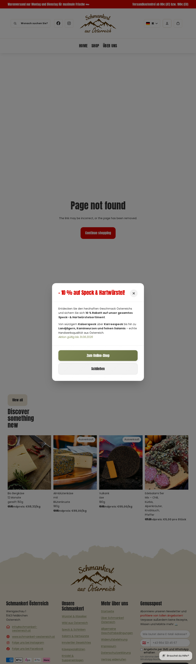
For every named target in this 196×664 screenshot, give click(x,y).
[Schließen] (134, 293)
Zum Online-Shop (98, 355)
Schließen (98, 368)
